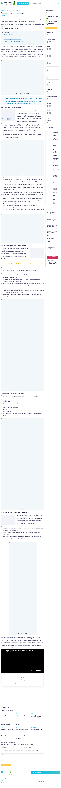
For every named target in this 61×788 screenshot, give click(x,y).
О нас (2, 780)
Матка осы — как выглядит (36, 722)
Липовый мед (37, 257)
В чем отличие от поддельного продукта (13, 41)
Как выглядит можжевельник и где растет (22, 723)
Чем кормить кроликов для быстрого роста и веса (55, 199)
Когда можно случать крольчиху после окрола (52, 16)
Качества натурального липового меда (13, 39)
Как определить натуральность (11, 36)
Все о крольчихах (51, 18)
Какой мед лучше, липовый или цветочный (8, 119)
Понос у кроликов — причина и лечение (55, 190)
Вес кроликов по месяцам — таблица (55, 175)
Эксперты (2, 782)
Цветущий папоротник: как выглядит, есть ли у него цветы (37, 736)
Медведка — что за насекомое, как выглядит (22, 730)
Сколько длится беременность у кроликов (52, 24)
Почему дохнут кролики (52, 21)
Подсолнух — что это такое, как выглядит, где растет (8, 723)
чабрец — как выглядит (21, 715)
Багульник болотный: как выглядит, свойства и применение (21, 737)
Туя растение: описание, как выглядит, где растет (7, 730)
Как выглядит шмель (5, 715)
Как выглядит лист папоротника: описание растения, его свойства (36, 716)
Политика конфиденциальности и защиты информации (9, 778)
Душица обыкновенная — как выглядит (7, 736)
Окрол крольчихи (51, 12)
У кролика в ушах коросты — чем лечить (55, 183)
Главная (3, 10)
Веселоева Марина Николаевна (22, 683)
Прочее (8, 10)
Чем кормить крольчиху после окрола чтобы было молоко (56, 166)
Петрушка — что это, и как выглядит (36, 730)
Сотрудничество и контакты (5, 776)
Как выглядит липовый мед (10, 34)
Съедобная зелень (33, 727)
